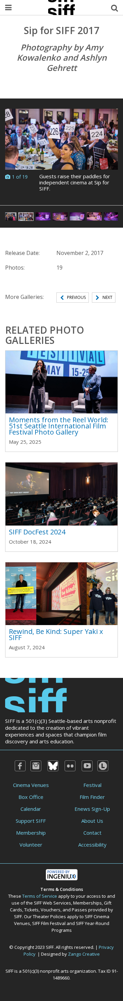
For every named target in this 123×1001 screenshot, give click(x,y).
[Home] (36, 694)
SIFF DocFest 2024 (37, 531)
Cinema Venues (31, 785)
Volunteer (30, 844)
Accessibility (92, 844)
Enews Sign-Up (92, 808)
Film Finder (92, 796)
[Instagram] (35, 765)
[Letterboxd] (102, 765)
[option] (61, 152)
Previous (76, 297)
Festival (92, 785)
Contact (92, 832)
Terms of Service (39, 896)
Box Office (30, 796)
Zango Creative (84, 954)
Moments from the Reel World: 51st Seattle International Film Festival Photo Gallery (58, 426)
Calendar (30, 808)
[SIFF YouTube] (87, 765)
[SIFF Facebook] (20, 765)
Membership (31, 832)
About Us (92, 820)
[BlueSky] (52, 765)
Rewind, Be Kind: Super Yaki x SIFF (56, 634)
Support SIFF (31, 820)
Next (107, 297)
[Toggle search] (114, 7)
